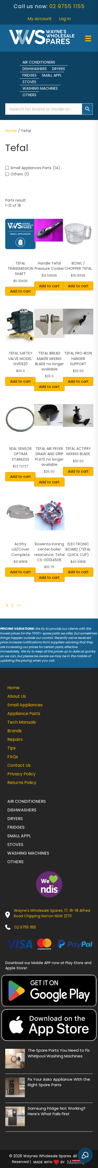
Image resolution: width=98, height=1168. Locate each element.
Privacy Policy (21, 774)
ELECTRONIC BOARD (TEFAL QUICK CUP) (78, 549)
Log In (65, 19)
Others (29, 95)
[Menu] (88, 38)
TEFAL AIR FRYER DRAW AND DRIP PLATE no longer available (49, 456)
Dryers (58, 68)
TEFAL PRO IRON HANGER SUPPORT (78, 359)
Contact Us (19, 765)
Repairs (15, 739)
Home (11, 130)
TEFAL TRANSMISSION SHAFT (20, 269)
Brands (14, 731)
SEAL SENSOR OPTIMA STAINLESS (20, 454)
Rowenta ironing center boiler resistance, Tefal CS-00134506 (49, 552)
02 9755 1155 (67, 6)
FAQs (12, 757)
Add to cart (20, 291)
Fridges (29, 75)
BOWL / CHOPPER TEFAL (78, 266)
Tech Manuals (21, 722)
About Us (16, 696)
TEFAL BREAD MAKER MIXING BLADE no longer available (49, 361)
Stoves (29, 81)
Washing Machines (40, 88)
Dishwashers (34, 68)
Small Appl (52, 75)
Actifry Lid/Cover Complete (20, 549)
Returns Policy (21, 783)
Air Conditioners (38, 62)
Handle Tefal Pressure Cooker (49, 266)
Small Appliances (25, 705)
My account (39, 19)
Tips (11, 748)
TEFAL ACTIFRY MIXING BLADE (78, 451)
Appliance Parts (23, 714)
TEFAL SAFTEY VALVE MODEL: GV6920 (20, 359)
